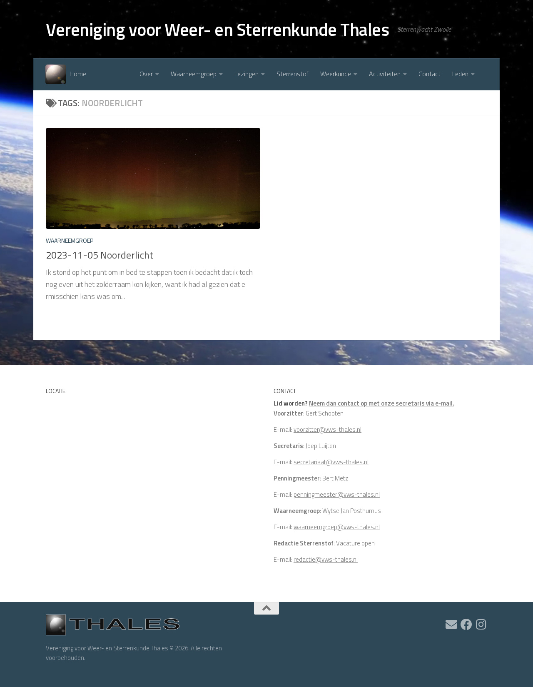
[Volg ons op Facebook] (466, 624)
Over (146, 74)
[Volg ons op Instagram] (481, 624)
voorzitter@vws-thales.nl (327, 429)
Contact (429, 74)
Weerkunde (335, 74)
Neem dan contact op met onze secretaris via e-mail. (381, 403)
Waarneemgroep (194, 74)
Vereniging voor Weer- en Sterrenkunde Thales (217, 29)
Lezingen (246, 74)
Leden (460, 74)
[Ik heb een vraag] (451, 624)
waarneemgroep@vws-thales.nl (337, 527)
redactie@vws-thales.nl (326, 559)
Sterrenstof (292, 74)
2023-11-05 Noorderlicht (99, 254)
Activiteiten (385, 74)
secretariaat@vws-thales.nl (331, 462)
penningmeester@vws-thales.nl (337, 494)
